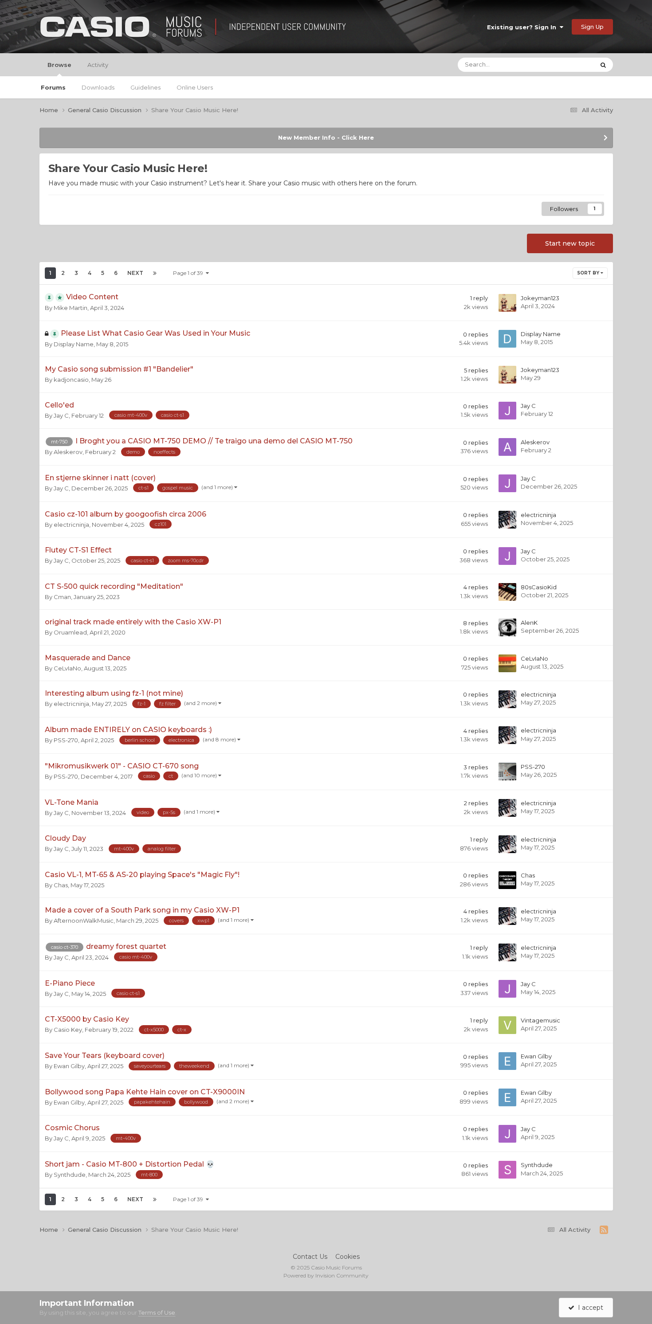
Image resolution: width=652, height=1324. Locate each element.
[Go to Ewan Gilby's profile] (507, 1061)
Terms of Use (156, 1312)
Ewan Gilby (69, 1065)
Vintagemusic (540, 1020)
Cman (62, 596)
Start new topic (570, 243)
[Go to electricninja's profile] (507, 520)
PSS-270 (66, 740)
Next (135, 273)
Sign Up (592, 26)
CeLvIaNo (67, 668)
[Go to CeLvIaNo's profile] (507, 663)
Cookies (347, 1257)
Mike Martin (70, 307)
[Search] (603, 65)
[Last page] (155, 273)
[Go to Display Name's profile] (507, 339)
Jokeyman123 (540, 298)
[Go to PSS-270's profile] (507, 771)
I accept (588, 1308)
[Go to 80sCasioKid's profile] (507, 592)
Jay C (61, 415)
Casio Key (68, 1029)
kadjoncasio (71, 379)
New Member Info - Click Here (326, 137)
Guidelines (145, 87)
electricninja (71, 524)
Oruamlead (70, 632)
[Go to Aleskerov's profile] (507, 447)
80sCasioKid (539, 587)
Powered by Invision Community (326, 1275)
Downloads (98, 87)
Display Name (74, 344)
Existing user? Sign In (523, 27)
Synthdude (70, 1174)
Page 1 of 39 (189, 273)
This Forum (566, 64)
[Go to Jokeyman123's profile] (507, 303)
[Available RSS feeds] (604, 1230)
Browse (59, 64)
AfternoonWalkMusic (84, 920)
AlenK (529, 622)
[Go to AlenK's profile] (507, 627)
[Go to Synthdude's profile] (507, 1170)
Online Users (195, 87)
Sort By (589, 273)
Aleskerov (68, 451)
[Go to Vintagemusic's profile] (507, 1025)
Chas (61, 885)
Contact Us (310, 1257)
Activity (97, 64)
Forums (53, 87)
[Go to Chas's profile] (507, 880)
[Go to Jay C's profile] (507, 410)
